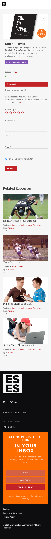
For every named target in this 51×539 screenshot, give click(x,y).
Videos (11, 269)
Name (8, 135)
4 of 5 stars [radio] (18, 112)
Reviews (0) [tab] (11, 84)
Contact (6, 509)
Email (8, 147)
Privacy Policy (9, 517)
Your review (10, 120)
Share (16, 72)
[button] (43, 18)
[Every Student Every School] (12, 385)
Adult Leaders (26, 225)
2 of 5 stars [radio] (10, 112)
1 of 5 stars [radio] (6, 112)
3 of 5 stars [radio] (14, 112)
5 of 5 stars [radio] (22, 112)
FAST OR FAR (9, 427)
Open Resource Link (16, 62)
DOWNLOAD (12, 195)
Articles (11, 228)
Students (15, 225)
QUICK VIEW (12, 237)
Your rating (10, 109)
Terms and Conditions (12, 513)
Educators (37, 225)
